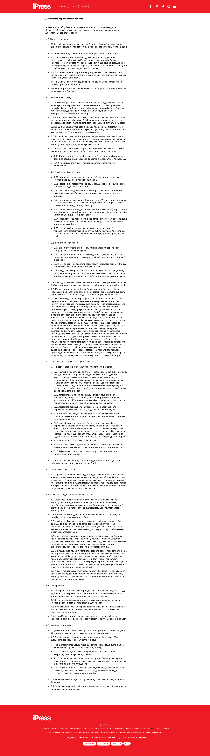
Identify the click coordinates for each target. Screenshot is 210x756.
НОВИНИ (62, 6)
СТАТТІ (74, 6)
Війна (84, 6)
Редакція (71, 737)
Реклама (83, 737)
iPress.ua (153, 728)
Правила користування (103, 737)
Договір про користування (132, 737)
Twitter (117, 744)
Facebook (89, 744)
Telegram (103, 744)
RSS (127, 744)
